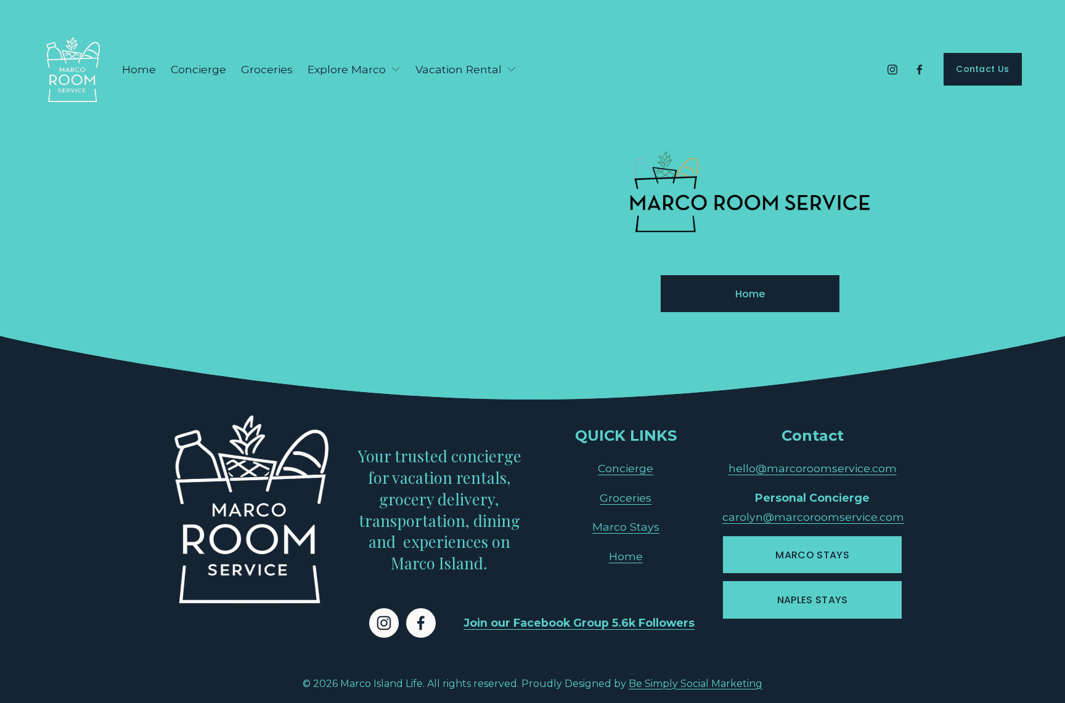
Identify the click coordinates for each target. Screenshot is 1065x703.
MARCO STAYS (812, 555)
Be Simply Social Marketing (695, 683)
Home (139, 69)
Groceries (267, 69)
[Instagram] (892, 69)
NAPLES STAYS (812, 600)
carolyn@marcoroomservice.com (813, 516)
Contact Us (982, 69)
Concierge (198, 69)
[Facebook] (919, 69)
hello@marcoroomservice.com (812, 468)
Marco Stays (625, 526)
